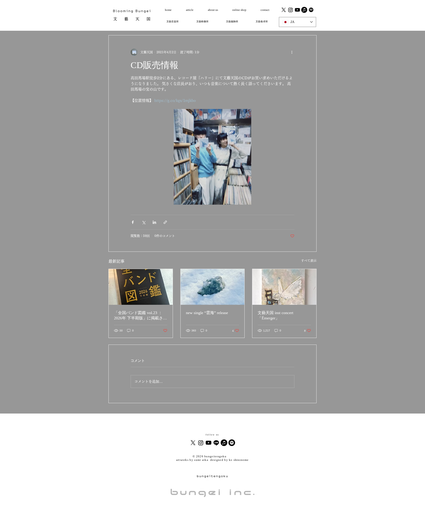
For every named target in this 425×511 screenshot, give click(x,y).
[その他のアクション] (291, 52)
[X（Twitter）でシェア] (143, 222)
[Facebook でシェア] (133, 222)
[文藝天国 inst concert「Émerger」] (284, 287)
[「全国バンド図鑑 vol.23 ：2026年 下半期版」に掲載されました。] (141, 287)
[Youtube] (297, 10)
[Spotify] (311, 10)
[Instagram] (291, 10)
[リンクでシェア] (165, 222)
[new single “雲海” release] (213, 287)
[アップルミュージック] (304, 10)
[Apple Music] (224, 442)
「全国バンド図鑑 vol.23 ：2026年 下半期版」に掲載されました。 (140, 316)
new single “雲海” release (207, 313)
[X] (284, 10)
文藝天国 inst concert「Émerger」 (275, 315)
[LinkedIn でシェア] (154, 222)
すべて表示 (309, 260)
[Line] (216, 442)
